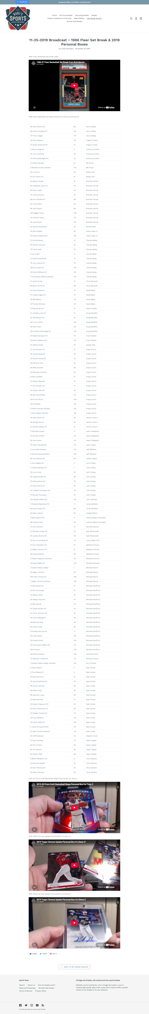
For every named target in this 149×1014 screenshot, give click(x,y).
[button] (100, 14)
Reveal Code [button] (75, 40)
